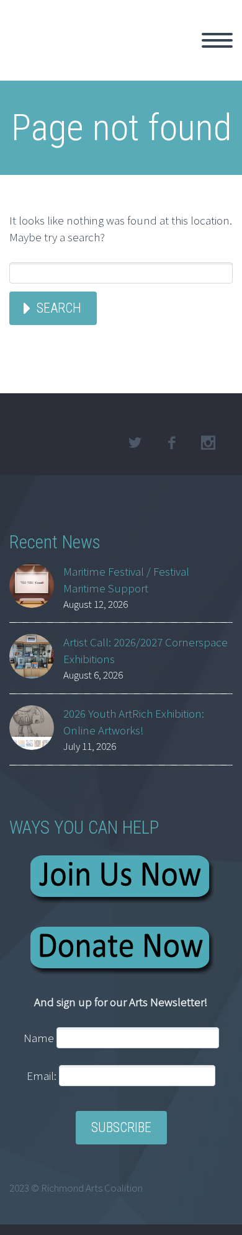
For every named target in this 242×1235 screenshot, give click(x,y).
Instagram (208, 442)
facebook (171, 442)
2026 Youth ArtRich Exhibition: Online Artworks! (133, 722)
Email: (43, 1075)
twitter (134, 442)
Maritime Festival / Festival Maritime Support (126, 579)
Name (39, 1037)
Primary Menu (217, 40)
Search (59, 308)
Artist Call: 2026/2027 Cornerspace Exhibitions (145, 650)
